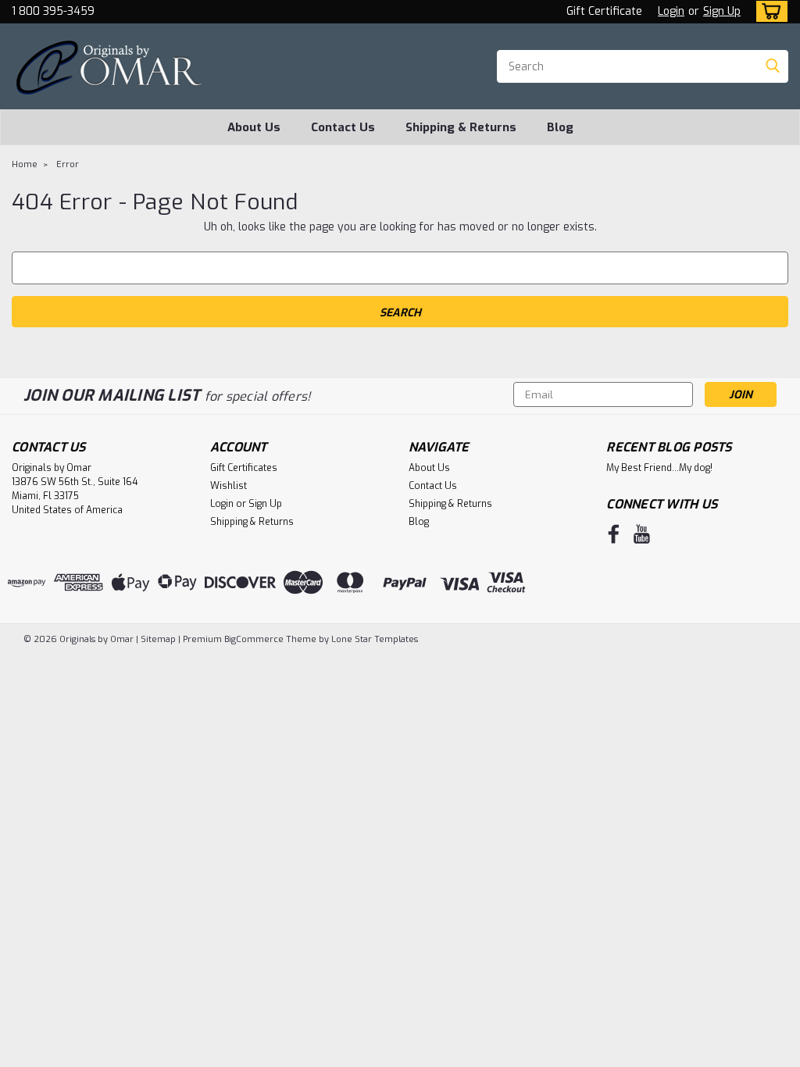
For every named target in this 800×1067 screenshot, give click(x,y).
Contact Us (343, 127)
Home (25, 164)
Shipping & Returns (460, 127)
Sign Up (722, 11)
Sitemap (158, 639)
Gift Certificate (604, 11)
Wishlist (228, 486)
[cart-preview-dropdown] (768, 11)
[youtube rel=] (642, 534)
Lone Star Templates (374, 639)
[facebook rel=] (613, 534)
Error (67, 164)
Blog (560, 127)
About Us (253, 127)
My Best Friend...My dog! (659, 468)
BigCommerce (254, 639)
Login (671, 11)
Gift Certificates (243, 468)
